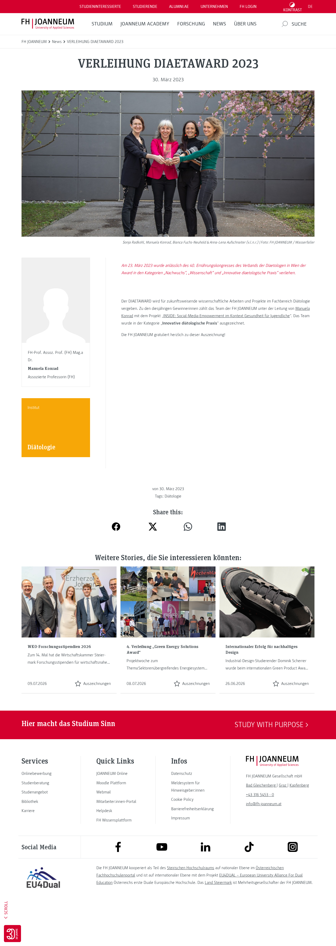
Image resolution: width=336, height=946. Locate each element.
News (219, 24)
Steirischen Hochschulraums (190, 868)
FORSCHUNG (191, 24)
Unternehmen (214, 6)
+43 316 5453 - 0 (260, 794)
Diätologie (173, 496)
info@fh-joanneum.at (263, 804)
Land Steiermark (218, 882)
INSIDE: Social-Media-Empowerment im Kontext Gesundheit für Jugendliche (226, 315)
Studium (102, 24)
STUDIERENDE (145, 6)
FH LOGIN (248, 6)
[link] (43, 773)
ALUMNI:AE (179, 6)
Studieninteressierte (100, 6)
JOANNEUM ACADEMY (144, 24)
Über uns (245, 24)
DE (310, 6)
